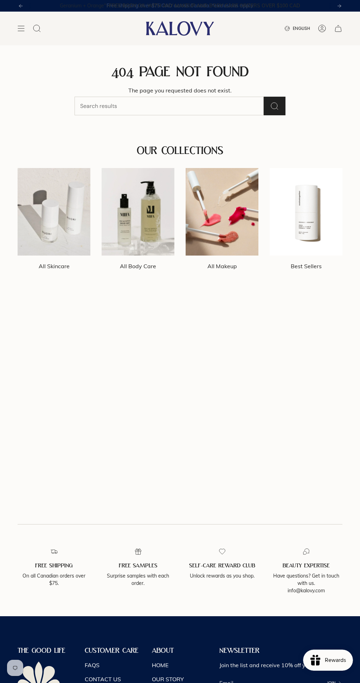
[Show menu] (21, 28)
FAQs (92, 665)
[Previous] (21, 6)
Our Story (168, 679)
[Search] (274, 106)
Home (160, 665)
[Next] (339, 6)
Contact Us (103, 679)
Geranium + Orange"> (180, 5)
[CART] (338, 28)
